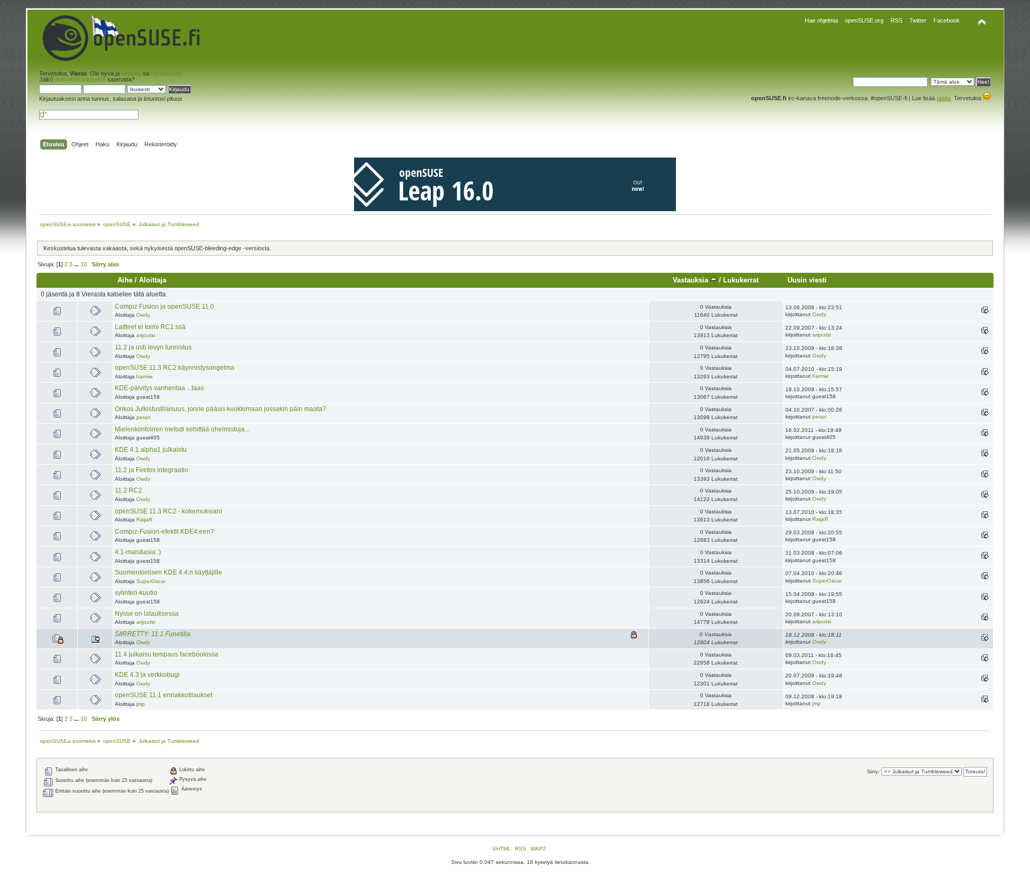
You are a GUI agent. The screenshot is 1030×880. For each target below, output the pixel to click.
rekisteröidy (166, 73)
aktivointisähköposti (80, 79)
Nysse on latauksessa (147, 613)
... (77, 264)
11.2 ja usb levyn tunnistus (153, 347)
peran (143, 417)
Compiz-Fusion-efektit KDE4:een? (164, 531)
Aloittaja (152, 280)
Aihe (125, 280)
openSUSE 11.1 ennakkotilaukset (163, 695)
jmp (140, 704)
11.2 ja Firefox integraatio (151, 470)
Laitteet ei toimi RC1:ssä (150, 327)
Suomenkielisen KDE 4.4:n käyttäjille (168, 572)
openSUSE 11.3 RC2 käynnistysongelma (174, 367)
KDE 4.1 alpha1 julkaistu (151, 449)
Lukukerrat (741, 280)
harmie (144, 376)
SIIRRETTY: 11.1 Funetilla (152, 634)
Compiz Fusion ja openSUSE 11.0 (164, 306)
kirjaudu (131, 73)
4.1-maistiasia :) (138, 552)
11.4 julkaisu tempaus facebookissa (166, 654)
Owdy (143, 315)
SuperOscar (151, 581)
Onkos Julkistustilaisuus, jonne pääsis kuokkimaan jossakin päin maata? (220, 409)
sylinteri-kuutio (136, 592)
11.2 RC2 (128, 490)
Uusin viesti (807, 280)
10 (83, 264)
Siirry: (873, 771)
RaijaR (144, 520)
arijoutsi (145, 335)
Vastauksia (691, 280)
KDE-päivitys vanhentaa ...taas (159, 388)
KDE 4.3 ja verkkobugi (147, 674)
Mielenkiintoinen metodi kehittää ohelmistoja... (182, 429)
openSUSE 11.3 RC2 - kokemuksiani (168, 511)
